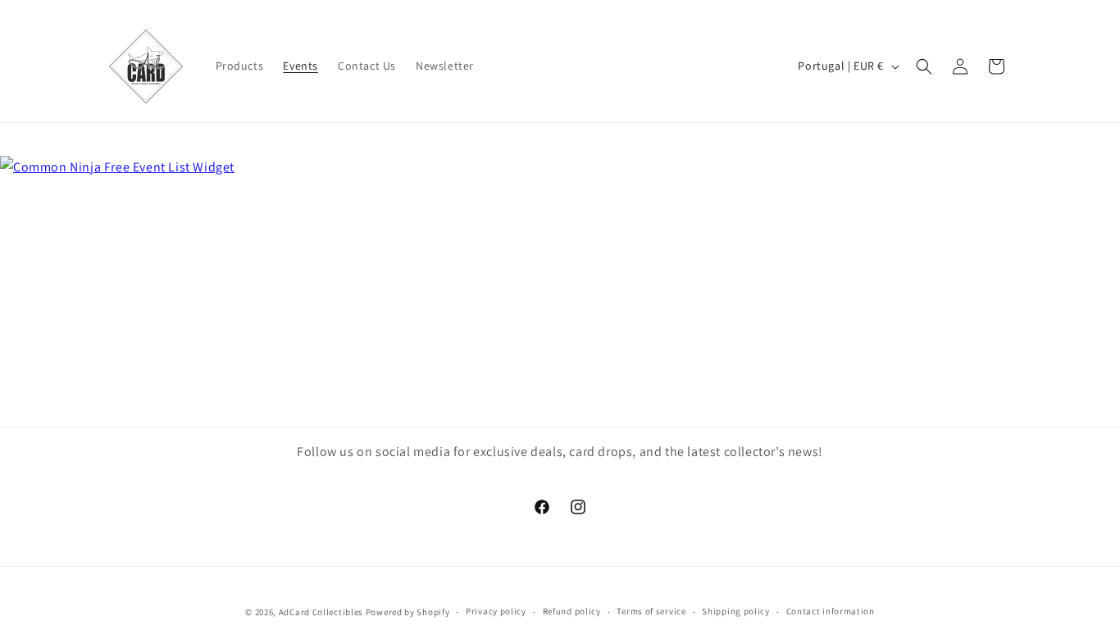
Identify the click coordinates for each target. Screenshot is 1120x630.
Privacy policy (496, 611)
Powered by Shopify (408, 612)
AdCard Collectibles (321, 612)
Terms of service (651, 611)
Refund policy (572, 611)
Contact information (830, 611)
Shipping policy (736, 611)
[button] (924, 66)
